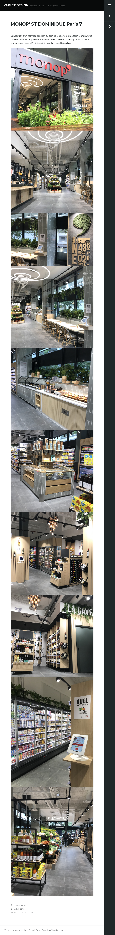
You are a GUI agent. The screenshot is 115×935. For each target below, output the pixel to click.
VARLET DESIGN (16, 5)
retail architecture (23, 912)
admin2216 (19, 909)
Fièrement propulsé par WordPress (19, 930)
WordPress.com (58, 930)
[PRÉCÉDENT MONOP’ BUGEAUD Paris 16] (109, 16)
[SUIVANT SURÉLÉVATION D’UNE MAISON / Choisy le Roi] (109, 26)
